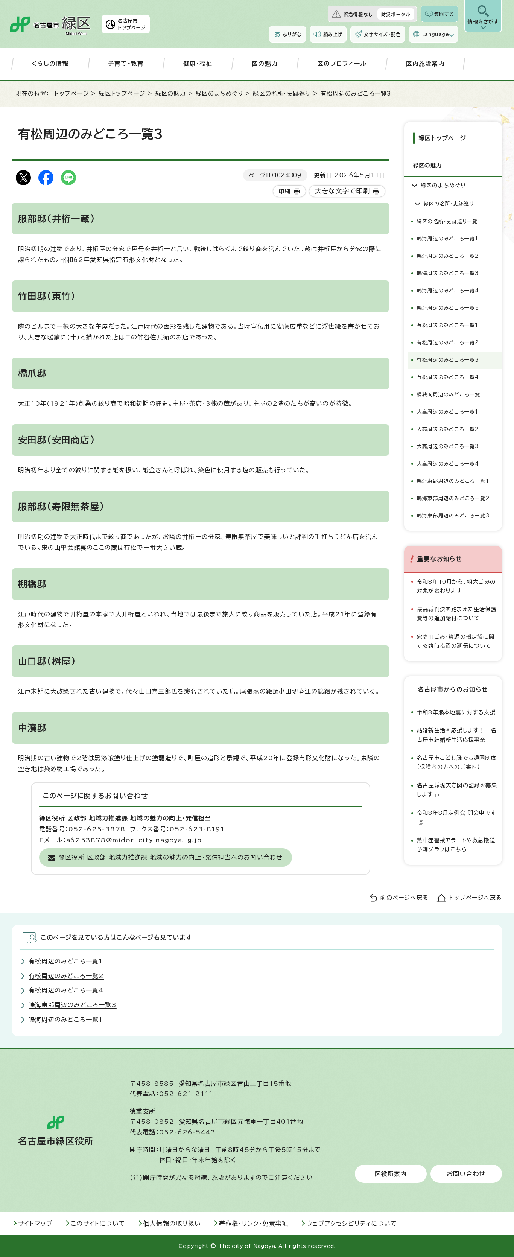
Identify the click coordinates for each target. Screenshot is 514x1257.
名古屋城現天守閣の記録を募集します (457, 789)
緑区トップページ (122, 93)
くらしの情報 (50, 64)
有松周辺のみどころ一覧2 (448, 342)
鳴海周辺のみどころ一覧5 (448, 308)
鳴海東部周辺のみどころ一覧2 (453, 498)
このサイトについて (98, 1223)
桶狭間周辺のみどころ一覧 (448, 394)
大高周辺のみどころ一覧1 (447, 411)
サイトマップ (35, 1223)
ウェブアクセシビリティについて (351, 1223)
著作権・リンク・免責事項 (253, 1223)
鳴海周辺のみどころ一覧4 (448, 290)
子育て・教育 (126, 64)
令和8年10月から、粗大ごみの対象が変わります (456, 586)
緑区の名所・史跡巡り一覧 (447, 221)
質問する (444, 14)
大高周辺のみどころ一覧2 (448, 429)
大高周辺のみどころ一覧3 (448, 446)
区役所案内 (391, 1174)
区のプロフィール (342, 64)
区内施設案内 (425, 64)
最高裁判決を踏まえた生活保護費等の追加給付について (457, 613)
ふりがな (292, 34)
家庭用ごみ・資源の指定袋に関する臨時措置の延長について (455, 641)
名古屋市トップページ (132, 24)
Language (435, 34)
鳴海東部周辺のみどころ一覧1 (453, 481)
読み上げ (333, 34)
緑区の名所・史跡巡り (281, 93)
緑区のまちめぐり (219, 93)
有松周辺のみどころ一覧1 (447, 325)
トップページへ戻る (475, 898)
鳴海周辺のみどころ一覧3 (448, 273)
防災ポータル (396, 14)
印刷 (284, 191)
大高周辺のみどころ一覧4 (448, 463)
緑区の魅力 (170, 93)
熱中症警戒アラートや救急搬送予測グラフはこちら (456, 844)
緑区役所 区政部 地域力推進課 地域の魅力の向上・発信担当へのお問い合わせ (171, 857)
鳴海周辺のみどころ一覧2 (448, 256)
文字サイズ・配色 (382, 34)
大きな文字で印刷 (342, 191)
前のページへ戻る (404, 898)
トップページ (72, 93)
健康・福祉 (198, 64)
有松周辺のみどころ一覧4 (448, 377)
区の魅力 (265, 64)
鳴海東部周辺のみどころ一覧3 (453, 515)
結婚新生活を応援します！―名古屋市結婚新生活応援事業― (456, 734)
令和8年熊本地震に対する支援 (456, 712)
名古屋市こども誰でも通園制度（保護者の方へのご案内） (457, 762)
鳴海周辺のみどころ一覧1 (447, 238)
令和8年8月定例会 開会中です (456, 813)
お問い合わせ (466, 1174)
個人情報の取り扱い (172, 1223)
